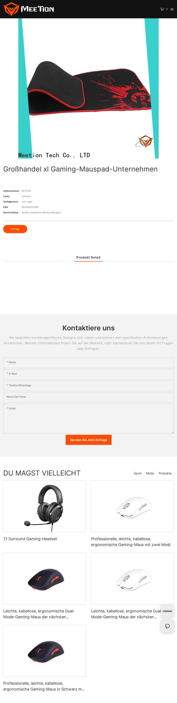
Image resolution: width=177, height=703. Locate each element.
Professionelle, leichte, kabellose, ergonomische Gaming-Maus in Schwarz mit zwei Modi (43, 686)
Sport (138, 473)
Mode (150, 473)
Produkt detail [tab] (88, 257)
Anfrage (15, 229)
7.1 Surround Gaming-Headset (30, 539)
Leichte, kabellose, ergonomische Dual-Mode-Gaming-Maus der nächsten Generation (127, 614)
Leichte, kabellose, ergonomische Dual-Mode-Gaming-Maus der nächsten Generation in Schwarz (39, 614)
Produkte (165, 473)
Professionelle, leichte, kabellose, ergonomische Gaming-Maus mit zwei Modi (130, 542)
